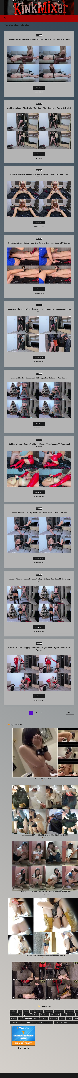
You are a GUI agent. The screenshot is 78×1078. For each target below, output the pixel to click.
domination (49, 1011)
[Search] (5, 18)
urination (13, 1018)
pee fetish (26, 1015)
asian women (53, 1018)
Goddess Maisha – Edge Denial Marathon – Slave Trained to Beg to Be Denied (39, 108)
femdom (13, 1011)
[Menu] (73, 18)
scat (20, 1011)
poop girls (39, 1011)
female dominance (62, 1022)
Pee (32, 1011)
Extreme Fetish (55, 1015)
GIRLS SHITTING (44, 1022)
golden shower (59, 1011)
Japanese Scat (29, 1022)
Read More (39, 88)
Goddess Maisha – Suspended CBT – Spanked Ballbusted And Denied (39, 378)
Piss (20, 1018)
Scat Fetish (35, 1015)
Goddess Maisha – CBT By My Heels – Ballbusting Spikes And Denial (39, 513)
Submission (69, 1011)
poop (63, 1015)
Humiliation (44, 1015)
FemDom (39, 35)
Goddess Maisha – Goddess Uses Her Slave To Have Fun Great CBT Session (39, 243)
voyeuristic (16, 1022)
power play (44, 1018)
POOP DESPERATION (31, 1018)
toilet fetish (71, 1015)
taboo (61, 1018)
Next (69, 712)
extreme (69, 1018)
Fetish (26, 1011)
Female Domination (16, 1015)
